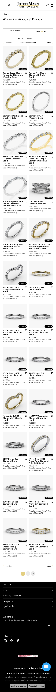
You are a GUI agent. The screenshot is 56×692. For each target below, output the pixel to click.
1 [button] (24, 574)
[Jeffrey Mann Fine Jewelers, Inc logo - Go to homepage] (28, 5)
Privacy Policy (35, 668)
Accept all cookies (36, 686)
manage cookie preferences (25, 680)
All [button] (33, 573)
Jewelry (7, 14)
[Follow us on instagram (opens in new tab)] (5, 640)
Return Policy (20, 668)
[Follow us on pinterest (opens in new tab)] (11, 640)
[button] (9, 5)
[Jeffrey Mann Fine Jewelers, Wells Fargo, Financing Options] (28, 656)
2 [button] (28, 573)
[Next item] (24, 230)
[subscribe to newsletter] (49, 626)
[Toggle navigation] (4, 5)
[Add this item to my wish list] (25, 73)
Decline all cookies (18, 686)
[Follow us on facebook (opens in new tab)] (17, 640)
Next (49, 42)
